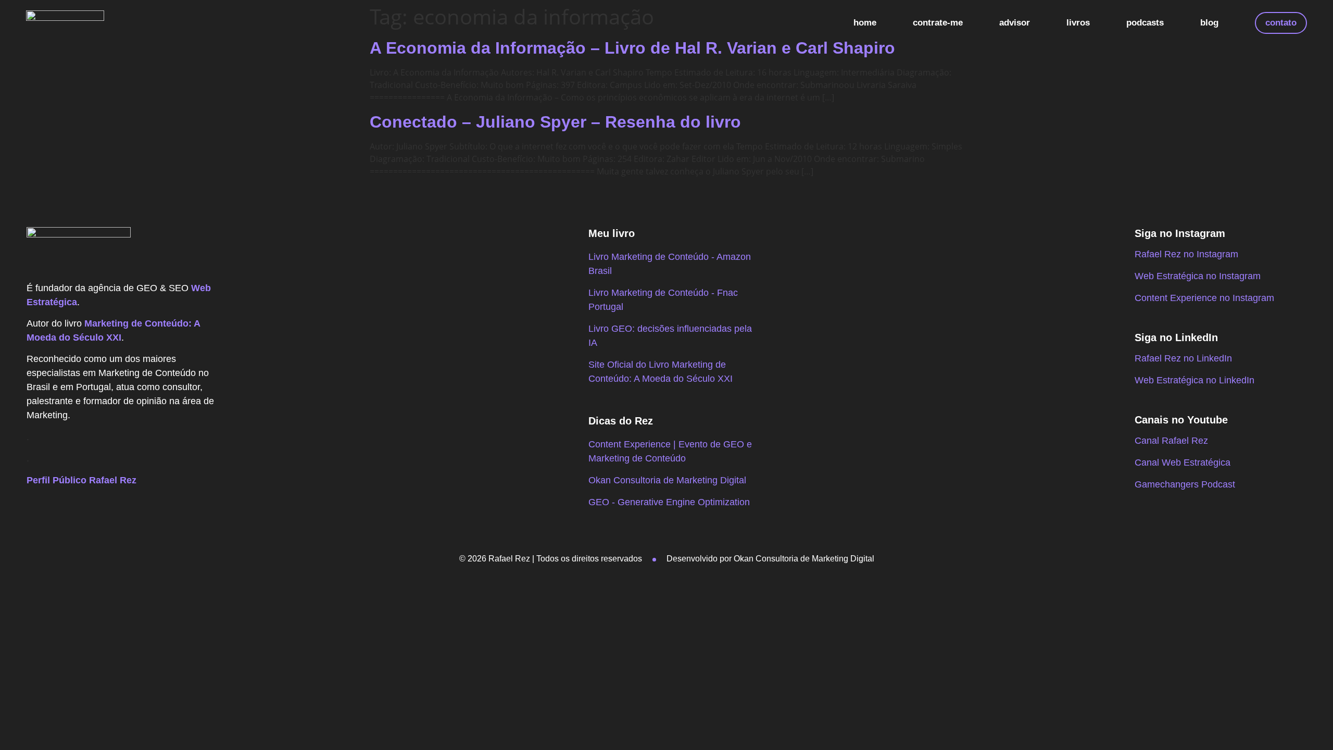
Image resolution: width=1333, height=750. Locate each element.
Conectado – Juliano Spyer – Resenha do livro (555, 122)
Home (864, 23)
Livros (1078, 23)
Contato (1281, 23)
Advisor (1014, 23)
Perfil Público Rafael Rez (81, 480)
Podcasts (1145, 23)
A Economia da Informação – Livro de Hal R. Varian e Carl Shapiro (632, 48)
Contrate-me (938, 23)
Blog (1209, 23)
